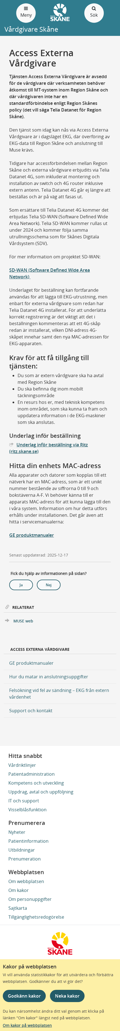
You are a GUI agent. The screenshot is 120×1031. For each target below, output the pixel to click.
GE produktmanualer (31, 535)
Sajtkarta (17, 908)
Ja (21, 584)
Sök (94, 15)
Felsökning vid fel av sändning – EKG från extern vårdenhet (59, 693)
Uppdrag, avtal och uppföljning (40, 792)
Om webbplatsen (26, 881)
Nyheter (16, 832)
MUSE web (23, 621)
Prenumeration (24, 859)
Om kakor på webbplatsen (27, 1025)
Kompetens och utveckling (36, 783)
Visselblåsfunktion (27, 810)
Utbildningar (21, 850)
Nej (49, 584)
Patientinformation (28, 841)
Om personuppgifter (30, 899)
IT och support (23, 801)
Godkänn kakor (24, 996)
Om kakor (18, 890)
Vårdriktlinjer (22, 765)
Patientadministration (31, 774)
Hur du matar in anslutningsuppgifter (48, 677)
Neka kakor (67, 996)
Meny (26, 15)
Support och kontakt (30, 711)
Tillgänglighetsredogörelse (36, 917)
